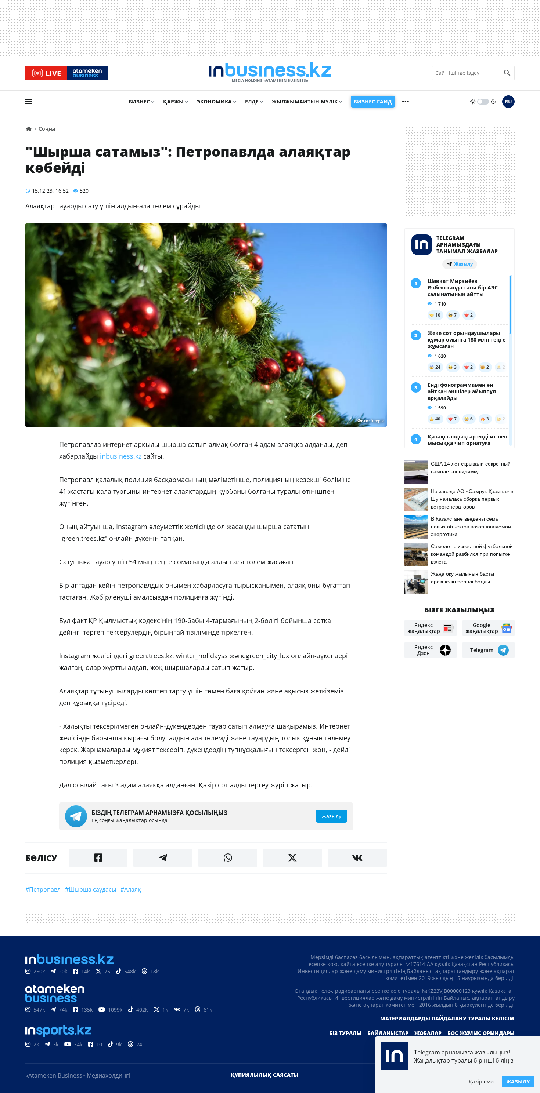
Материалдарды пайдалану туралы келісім (447, 1018)
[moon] (493, 102)
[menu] (28, 101)
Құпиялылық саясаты (264, 1074)
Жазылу (518, 1081)
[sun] (473, 102)
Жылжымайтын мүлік (305, 101)
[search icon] (507, 73)
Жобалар (428, 1033)
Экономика (214, 101)
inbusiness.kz (120, 456)
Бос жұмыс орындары (481, 1033)
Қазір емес (482, 1081)
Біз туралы (345, 1033)
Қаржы (173, 101)
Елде (252, 101)
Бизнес (139, 101)
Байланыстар (387, 1033)
